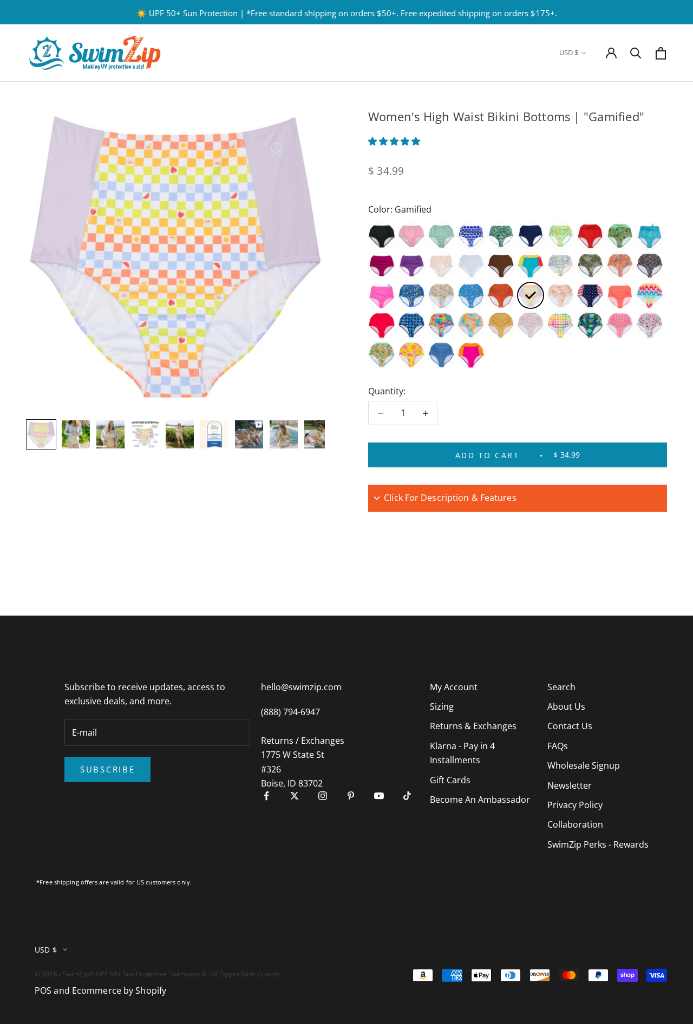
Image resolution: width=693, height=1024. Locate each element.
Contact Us (569, 726)
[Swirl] (619, 265)
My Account (454, 687)
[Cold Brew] (500, 265)
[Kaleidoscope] (500, 325)
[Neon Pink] (381, 295)
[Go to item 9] (318, 434)
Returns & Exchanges (473, 726)
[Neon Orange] (619, 295)
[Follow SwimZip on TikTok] (407, 795)
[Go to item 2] (76, 434)
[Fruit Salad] (381, 354)
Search (561, 687)
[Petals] (530, 325)
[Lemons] (560, 235)
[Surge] (471, 354)
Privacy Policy (575, 805)
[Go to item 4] (145, 434)
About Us (566, 706)
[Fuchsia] (381, 265)
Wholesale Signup (583, 765)
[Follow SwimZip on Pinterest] (350, 795)
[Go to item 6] (214, 434)
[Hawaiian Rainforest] (590, 265)
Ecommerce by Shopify (119, 990)
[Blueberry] (441, 354)
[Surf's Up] (649, 295)
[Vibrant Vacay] (471, 325)
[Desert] (500, 295)
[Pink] (411, 235)
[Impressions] (441, 325)
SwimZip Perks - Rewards (598, 844)
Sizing (442, 706)
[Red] (381, 325)
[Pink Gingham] (441, 265)
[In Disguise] (411, 265)
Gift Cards (450, 780)
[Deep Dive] (649, 265)
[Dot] (471, 235)
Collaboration (575, 824)
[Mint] (441, 235)
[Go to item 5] (180, 434)
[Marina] (649, 325)
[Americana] (590, 295)
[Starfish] (471, 295)
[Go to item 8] (284, 434)
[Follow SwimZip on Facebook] (266, 795)
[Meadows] (560, 295)
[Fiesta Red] (590, 235)
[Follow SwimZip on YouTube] (379, 795)
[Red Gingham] (619, 325)
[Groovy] (441, 295)
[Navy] (530, 235)
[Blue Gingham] (471, 265)
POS (43, 990)
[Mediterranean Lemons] (560, 265)
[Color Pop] (530, 265)
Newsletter (569, 785)
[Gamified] (530, 295)
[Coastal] (411, 325)
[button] (395, 141)
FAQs (557, 746)
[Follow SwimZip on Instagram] (322, 795)
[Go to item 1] (41, 434)
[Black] (381, 235)
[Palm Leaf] (500, 235)
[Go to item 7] (249, 434)
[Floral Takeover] (411, 354)
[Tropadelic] (411, 295)
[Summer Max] (590, 325)
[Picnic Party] (560, 325)
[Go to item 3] (110, 434)
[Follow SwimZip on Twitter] (294, 795)
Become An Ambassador (480, 799)
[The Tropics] (619, 235)
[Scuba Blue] (649, 235)
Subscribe (107, 769)
